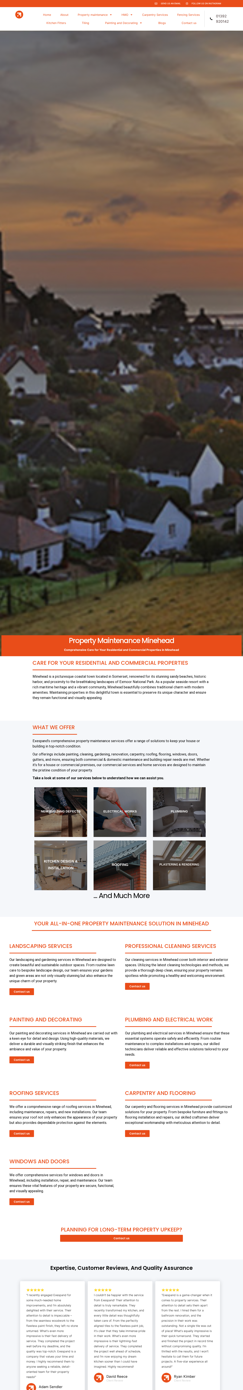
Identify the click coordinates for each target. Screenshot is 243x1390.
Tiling (85, 23)
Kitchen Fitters (56, 23)
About (64, 15)
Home (47, 15)
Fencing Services (188, 15)
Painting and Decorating (121, 23)
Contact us (189, 23)
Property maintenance (93, 15)
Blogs (162, 23)
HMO (125, 15)
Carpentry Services (155, 15)
